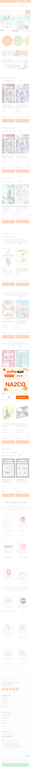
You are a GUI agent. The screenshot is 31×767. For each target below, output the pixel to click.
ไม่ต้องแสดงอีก (22, 397)
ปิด (9, 397)
